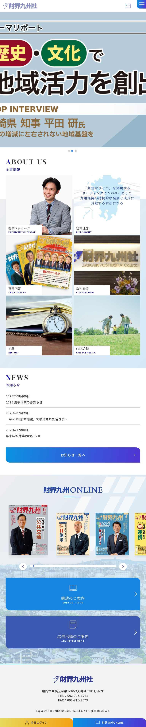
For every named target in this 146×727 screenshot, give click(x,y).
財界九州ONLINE (112, 722)
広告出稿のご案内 (73, 638)
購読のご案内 (73, 599)
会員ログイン (39, 722)
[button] (141, 4)
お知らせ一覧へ (73, 455)
